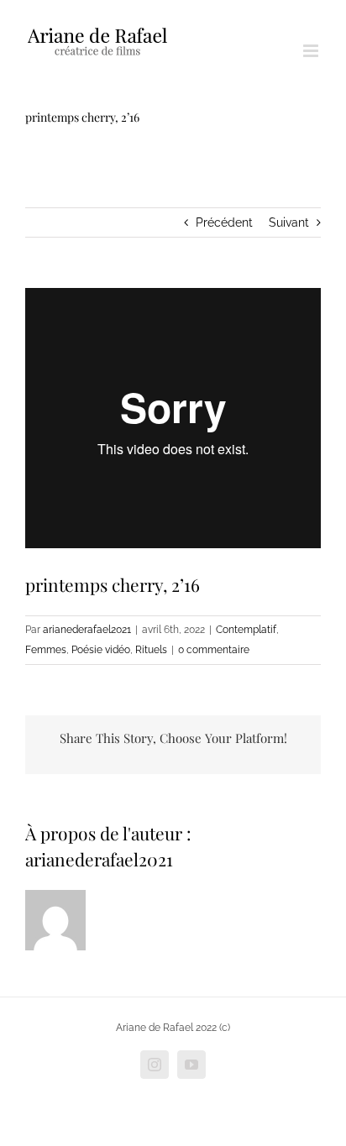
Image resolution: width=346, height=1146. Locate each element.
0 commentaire (213, 650)
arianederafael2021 (87, 630)
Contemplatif (246, 630)
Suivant (289, 222)
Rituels (151, 650)
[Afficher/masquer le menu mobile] (312, 51)
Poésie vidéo (100, 650)
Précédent (224, 222)
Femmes (45, 650)
